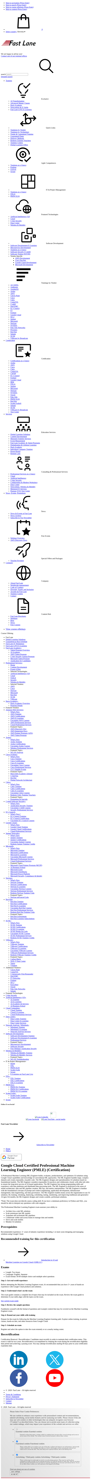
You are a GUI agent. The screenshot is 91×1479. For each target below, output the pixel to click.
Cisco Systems (12, 755)
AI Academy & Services (19, 1004)
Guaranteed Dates (17, 136)
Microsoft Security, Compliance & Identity (26, 876)
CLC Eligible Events (18, 769)
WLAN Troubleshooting (19, 1059)
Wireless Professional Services (21, 748)
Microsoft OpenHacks (18, 872)
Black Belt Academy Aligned (21, 774)
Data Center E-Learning (19, 1021)
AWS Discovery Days (18, 540)
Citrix (12, 300)
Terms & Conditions (13, 1395)
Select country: (11, 32)
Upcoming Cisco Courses (20, 765)
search (3, 74)
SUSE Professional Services (21, 936)
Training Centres (16, 594)
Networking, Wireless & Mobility (22, 487)
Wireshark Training (17, 1027)
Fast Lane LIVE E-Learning (21, 110)
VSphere (13, 965)
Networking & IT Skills (19, 107)
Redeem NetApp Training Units (22, 893)
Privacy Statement (12, 1397)
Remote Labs (15, 454)
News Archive (15, 516)
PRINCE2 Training (17, 1087)
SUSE (12, 336)
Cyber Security (16, 221)
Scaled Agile (15, 1070)
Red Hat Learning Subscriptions (22, 919)
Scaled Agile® (15, 403)
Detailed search (6, 77)
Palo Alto (13, 397)
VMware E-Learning (18, 948)
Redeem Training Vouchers (20, 141)
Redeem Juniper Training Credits (22, 844)
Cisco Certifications (17, 761)
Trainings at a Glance (18, 165)
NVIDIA (13, 325)
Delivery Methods (17, 138)
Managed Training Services (20, 439)
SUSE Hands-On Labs (19, 931)
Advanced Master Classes (20, 103)
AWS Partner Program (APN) (21, 733)
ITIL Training (15, 1078)
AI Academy (15, 652)
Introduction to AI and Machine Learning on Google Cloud (32, 1261)
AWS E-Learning (17, 718)
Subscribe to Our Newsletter (21, 518)
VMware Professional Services (22, 953)
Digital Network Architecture (21, 780)
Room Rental (15, 451)
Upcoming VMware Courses (21, 951)
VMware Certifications (19, 946)
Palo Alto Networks (17, 328)
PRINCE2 (10, 1085)
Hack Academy (16, 105)
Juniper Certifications (18, 840)
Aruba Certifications (18, 744)
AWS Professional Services (20, 723)
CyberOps (14, 776)
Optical (13, 678)
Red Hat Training (16, 902)
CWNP (13, 374)
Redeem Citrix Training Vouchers (23, 795)
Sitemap (9, 1403)
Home (12, 665)
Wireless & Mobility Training (21, 1053)
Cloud (12, 219)
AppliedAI (14, 289)
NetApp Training (16, 882)
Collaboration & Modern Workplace (23, 482)
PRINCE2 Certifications (19, 1089)
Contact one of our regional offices (14, 56)
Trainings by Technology (19, 132)
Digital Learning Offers (19, 145)
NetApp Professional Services (21, 891)
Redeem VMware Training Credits (23, 955)
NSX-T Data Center (18, 961)
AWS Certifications (17, 716)
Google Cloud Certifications (21, 829)
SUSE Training (16, 925)
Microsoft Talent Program (20, 659)
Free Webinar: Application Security (23, 1049)
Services (9, 414)
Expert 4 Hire (15, 669)
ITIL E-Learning (16, 1083)
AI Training (14, 1000)
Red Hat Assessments (18, 916)
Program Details (16, 706)
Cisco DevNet (20, 260)
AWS (12, 294)
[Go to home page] (18, 52)
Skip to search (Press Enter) (16, 5)
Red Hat (13, 332)
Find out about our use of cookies (22, 1469)
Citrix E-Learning (17, 791)
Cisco (12, 298)
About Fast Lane (16, 583)
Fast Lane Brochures (18, 616)
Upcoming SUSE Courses (20, 934)
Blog (12, 621)
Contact (13, 596)
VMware (13, 699)
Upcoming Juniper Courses (20, 842)
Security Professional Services (21, 810)
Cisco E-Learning (17, 763)
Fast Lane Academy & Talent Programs (25, 443)
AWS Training (15, 714)
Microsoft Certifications (19, 853)
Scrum (12, 172)
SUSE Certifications (18, 927)
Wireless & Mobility (17, 225)
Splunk (13, 334)
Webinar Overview (17, 538)
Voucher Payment (17, 561)
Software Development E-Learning (23, 245)
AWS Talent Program (18, 654)
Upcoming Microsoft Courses (21, 857)
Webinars (13, 618)
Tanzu (12, 963)
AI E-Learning (15, 1002)
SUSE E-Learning (17, 929)
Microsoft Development (24, 265)
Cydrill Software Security (16, 801)
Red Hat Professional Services (21, 910)
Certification (10, 340)
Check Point (15, 296)
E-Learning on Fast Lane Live (21, 1074)
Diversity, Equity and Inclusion (22, 589)
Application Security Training (21, 806)
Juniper (13, 319)
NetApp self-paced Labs (19, 897)
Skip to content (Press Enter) (16, 9)
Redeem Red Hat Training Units (22, 912)
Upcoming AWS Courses (19, 720)
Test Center (14, 412)
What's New (15, 712)
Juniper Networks (13, 833)
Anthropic (14, 287)
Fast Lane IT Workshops (15, 644)
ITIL (12, 1066)
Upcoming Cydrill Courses (20, 808)
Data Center (14, 223)
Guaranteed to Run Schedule (16, 642)
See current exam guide (9, 1301)
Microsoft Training (17, 850)
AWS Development (22, 258)
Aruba (12, 291)
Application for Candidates (20, 661)
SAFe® (13, 169)
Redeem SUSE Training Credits (22, 938)
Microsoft (14, 321)
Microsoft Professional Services (22, 859)
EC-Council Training (18, 816)
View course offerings (15, 629)
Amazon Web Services (15, 710)
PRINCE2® (15, 196)
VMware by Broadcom (19, 338)
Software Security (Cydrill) (20, 252)
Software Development (15, 1034)
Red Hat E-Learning (18, 906)
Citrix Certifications (17, 789)
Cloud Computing (13, 1008)
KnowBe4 (14, 985)
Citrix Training (15, 786)
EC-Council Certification (19, 818)
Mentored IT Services (18, 489)
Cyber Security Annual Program (22, 657)
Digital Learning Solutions (20, 434)
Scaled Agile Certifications (20, 1098)
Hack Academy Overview (20, 703)
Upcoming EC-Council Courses (22, 821)
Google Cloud (15, 315)
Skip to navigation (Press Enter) (17, 3)
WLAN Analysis (16, 752)
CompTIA (14, 302)
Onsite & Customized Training (21, 134)
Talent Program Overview (20, 650)
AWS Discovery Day (18, 729)
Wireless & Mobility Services (21, 1055)
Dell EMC (14, 306)
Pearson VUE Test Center (20, 491)
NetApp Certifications (18, 885)
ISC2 (12, 317)
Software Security (17, 1046)
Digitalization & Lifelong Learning (23, 445)
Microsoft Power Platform (20, 874)
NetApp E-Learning (17, 887)
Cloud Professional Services (20, 725)
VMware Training (17, 944)
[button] (21, 32)
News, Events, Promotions (16, 493)
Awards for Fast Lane (18, 592)
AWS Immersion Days (18, 731)
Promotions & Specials (18, 799)
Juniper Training (16, 838)
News (12, 623)
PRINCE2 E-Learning (18, 1091)
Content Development (18, 437)
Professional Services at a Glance (22, 474)
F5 (11, 311)
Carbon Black (15, 959)
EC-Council (14, 308)
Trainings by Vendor (18, 130)
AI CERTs (14, 285)
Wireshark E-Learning (18, 1029)
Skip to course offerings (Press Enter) (20, 7)
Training (9, 81)
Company (9, 563)
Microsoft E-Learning (18, 855)
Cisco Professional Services (20, 767)
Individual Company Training (21, 449)
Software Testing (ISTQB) (20, 254)
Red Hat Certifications (18, 904)
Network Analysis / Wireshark (17, 1025)
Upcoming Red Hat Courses (21, 908)
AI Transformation (17, 101)
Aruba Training (16, 742)
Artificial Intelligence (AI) (20, 217)
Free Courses (15, 625)
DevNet (13, 778)
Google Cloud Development (25, 263)
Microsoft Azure (16, 870)
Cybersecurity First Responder (21, 974)
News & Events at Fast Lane (21, 513)
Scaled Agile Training (18, 1095)
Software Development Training (22, 1036)
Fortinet (13, 313)
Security (13, 680)
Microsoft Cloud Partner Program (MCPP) (26, 865)
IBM (12, 382)
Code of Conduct (16, 587)
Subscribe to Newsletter (45, 1145)
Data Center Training (18, 1019)
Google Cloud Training (19, 827)
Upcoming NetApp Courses (20, 889)
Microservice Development (20, 248)
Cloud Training (16, 1010)
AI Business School (17, 867)
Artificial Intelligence (18, 478)
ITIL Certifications (17, 1081)
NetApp (13, 323)
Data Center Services (18, 1023)
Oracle (12, 395)
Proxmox (13, 330)
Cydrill (13, 304)
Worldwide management (19, 585)
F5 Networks (15, 978)
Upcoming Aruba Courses (20, 746)
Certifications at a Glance (19, 361)
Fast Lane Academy (14, 648)
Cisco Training (15, 759)
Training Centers (16, 143)
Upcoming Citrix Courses (20, 793)
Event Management (17, 441)
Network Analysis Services (20, 1032)
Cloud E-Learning (17, 1012)
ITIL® (12, 194)
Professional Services (14, 663)
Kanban (13, 167)
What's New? (15, 814)
